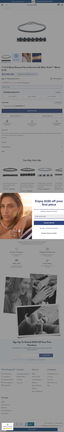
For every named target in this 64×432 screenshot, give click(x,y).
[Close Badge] (13, 423)
